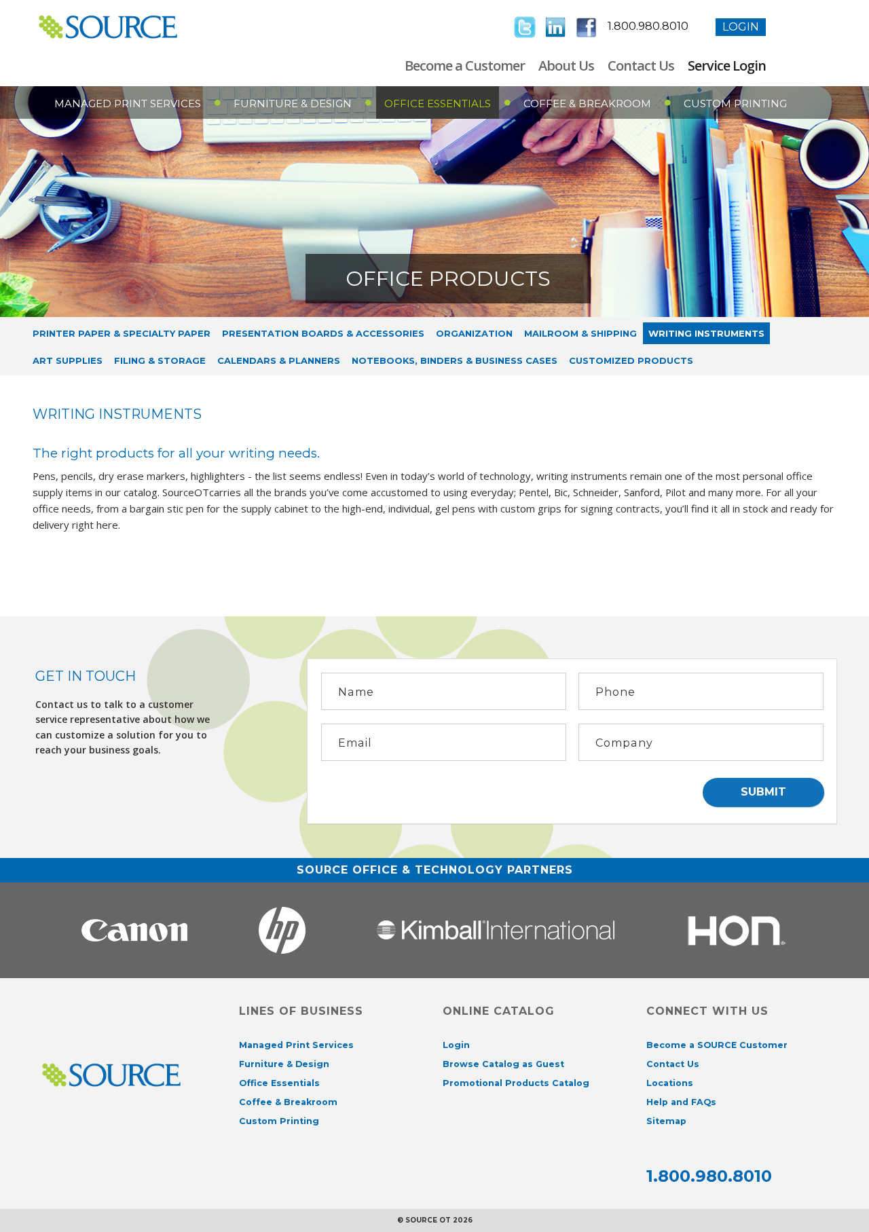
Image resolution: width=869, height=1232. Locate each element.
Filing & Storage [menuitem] (160, 360)
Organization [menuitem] (474, 333)
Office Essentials (437, 103)
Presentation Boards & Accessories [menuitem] (323, 333)
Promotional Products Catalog (516, 1083)
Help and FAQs (681, 1102)
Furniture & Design (293, 103)
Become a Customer (465, 65)
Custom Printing (735, 103)
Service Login (727, 65)
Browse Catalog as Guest (503, 1064)
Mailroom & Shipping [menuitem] (580, 333)
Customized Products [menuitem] (631, 360)
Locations (669, 1083)
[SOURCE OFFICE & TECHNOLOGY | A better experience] (129, 27)
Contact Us (641, 65)
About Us (566, 65)
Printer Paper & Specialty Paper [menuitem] (121, 333)
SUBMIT (763, 791)
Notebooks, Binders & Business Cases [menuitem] (454, 360)
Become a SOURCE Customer (717, 1045)
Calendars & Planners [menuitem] (278, 360)
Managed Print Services (127, 103)
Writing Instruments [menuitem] (706, 333)
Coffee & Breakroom (587, 103)
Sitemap (666, 1121)
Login (740, 26)
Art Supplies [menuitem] (68, 360)
